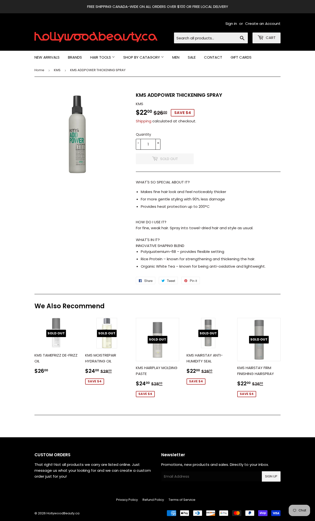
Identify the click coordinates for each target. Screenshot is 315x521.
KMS (57, 70)
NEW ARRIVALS (47, 57)
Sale (192, 57)
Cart (270, 37)
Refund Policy (153, 499)
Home (39, 70)
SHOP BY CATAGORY (142, 57)
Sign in (231, 23)
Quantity (143, 134)
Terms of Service (182, 499)
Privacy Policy (127, 499)
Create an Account (263, 23)
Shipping (143, 121)
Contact (213, 57)
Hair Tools (101, 57)
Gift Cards (241, 57)
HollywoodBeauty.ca (63, 513)
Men (175, 57)
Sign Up (271, 476)
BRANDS (75, 57)
